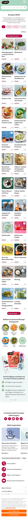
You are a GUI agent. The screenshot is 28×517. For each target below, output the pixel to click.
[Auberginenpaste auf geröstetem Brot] (8, 50)
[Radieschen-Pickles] (20, 231)
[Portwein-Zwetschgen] (8, 141)
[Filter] (3, 26)
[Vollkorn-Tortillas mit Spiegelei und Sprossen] (20, 164)
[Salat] (14, 342)
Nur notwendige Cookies (14, 511)
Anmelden (15, 399)
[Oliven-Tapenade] (20, 254)
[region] (14, 505)
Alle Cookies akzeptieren (14, 514)
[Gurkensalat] (8, 231)
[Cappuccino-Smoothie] (8, 209)
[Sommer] (5, 342)
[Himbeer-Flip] (8, 95)
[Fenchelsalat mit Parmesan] (20, 141)
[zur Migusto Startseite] (5, 1)
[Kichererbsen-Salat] (8, 73)
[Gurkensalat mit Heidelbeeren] (20, 73)
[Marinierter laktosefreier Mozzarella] (8, 164)
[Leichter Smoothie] (20, 299)
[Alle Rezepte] (22, 342)
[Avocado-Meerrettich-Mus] (8, 254)
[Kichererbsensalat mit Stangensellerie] (8, 299)
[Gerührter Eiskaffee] (20, 209)
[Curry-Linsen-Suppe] (8, 276)
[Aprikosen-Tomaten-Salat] (8, 118)
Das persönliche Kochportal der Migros (11, 457)
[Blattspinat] (20, 50)
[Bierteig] (20, 276)
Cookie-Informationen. (10, 508)
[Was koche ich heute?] (11, 441)
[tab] (14, 488)
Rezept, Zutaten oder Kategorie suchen (14, 7)
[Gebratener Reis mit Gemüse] (20, 95)
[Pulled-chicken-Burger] (20, 187)
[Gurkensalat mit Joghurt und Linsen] (20, 118)
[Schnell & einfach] (5, 329)
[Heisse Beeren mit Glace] (8, 187)
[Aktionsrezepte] (14, 329)
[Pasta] (22, 329)
